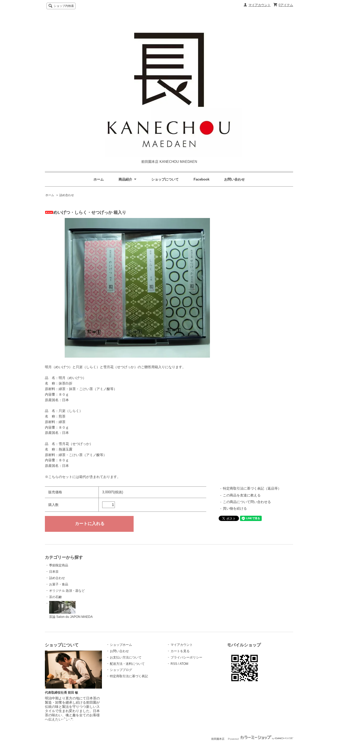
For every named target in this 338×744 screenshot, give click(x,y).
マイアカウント (259, 5)
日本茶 (54, 572)
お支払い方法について (126, 657)
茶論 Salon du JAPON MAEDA (71, 617)
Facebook (201, 179)
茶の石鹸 (55, 597)
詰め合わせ (66, 195)
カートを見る (180, 651)
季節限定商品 (58, 565)
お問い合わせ (234, 179)
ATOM (184, 664)
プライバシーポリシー (186, 657)
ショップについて (165, 179)
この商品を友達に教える (242, 495)
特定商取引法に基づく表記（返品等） (252, 488)
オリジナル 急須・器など (67, 591)
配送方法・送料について (127, 664)
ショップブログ (121, 670)
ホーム (98, 179)
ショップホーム (121, 645)
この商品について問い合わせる (247, 502)
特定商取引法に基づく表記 (129, 676)
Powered (234, 738)
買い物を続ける (235, 508)
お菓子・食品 (58, 584)
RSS (174, 664)
